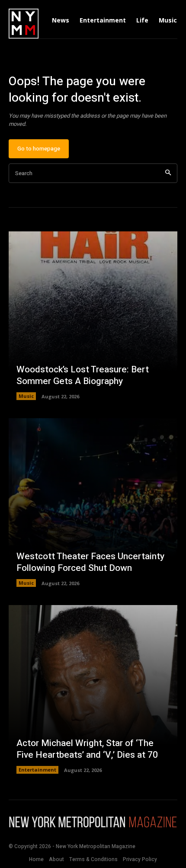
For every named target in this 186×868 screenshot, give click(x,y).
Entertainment (37, 769)
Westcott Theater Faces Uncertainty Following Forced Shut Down (90, 562)
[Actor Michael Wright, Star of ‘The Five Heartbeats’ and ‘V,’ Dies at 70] (93, 689)
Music (26, 396)
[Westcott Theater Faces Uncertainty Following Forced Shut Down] (93, 502)
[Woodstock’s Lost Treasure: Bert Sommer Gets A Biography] (93, 315)
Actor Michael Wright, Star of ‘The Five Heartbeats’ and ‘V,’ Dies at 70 (87, 749)
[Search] (168, 173)
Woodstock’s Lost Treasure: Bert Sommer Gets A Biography (82, 375)
